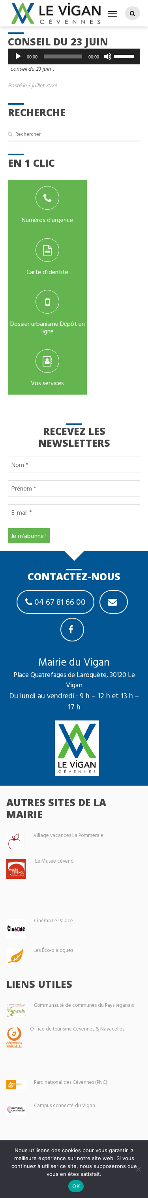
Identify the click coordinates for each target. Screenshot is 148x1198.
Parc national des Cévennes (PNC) (70, 1082)
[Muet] (108, 56)
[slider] (125, 56)
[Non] (138, 1169)
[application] (74, 56)
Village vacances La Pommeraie (68, 835)
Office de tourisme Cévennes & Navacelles (77, 1028)
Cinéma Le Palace (53, 920)
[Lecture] (18, 56)
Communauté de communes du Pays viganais (84, 1005)
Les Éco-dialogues (53, 950)
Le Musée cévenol (55, 861)
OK (76, 1186)
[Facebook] (72, 629)
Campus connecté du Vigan (64, 1105)
